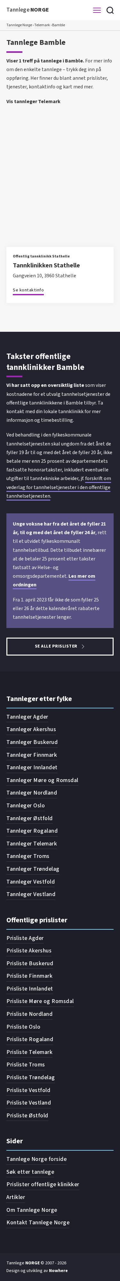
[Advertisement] (60, 171)
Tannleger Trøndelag (33, 869)
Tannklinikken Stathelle (46, 265)
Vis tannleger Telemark (33, 101)
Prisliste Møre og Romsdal (40, 1001)
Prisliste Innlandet (29, 989)
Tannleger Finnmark (31, 755)
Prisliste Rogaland (29, 1039)
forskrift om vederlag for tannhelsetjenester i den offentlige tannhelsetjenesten (58, 487)
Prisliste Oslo (23, 1027)
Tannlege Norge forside (36, 1159)
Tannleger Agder (27, 717)
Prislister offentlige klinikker (42, 1184)
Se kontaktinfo (28, 290)
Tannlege (27, 10)
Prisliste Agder (25, 938)
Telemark (42, 25)
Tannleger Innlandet (32, 767)
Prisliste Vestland (28, 1103)
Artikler (15, 1197)
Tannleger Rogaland (32, 831)
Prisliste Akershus (29, 951)
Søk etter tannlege (30, 1172)
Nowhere (58, 1271)
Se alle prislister (56, 646)
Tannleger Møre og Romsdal (42, 780)
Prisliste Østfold (27, 1116)
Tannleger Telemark (31, 844)
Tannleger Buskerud (32, 742)
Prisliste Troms (25, 1065)
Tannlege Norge (19, 25)
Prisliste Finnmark (29, 976)
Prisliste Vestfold (28, 1090)
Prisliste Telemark (29, 1052)
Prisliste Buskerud (29, 963)
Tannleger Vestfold (30, 882)
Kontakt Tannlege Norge (37, 1223)
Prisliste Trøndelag (30, 1077)
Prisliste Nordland (29, 1014)
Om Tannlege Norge (31, 1210)
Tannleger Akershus (31, 729)
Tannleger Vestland (30, 894)
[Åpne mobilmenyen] (97, 10)
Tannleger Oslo (25, 806)
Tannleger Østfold (29, 818)
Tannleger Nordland (31, 793)
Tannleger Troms (28, 856)
